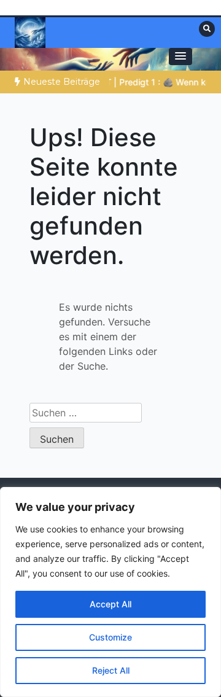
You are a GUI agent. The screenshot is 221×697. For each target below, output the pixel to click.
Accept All (110, 604)
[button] (180, 56)
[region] (110, 592)
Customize (110, 637)
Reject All (111, 670)
